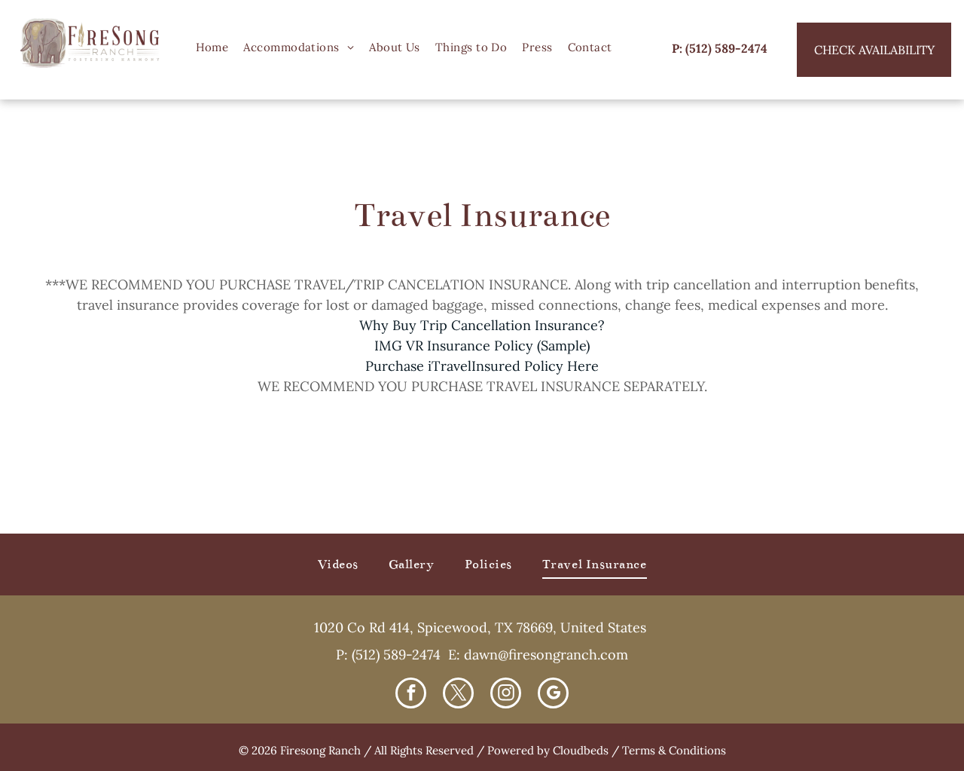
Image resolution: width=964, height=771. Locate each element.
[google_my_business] (553, 695)
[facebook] (410, 695)
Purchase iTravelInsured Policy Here (482, 366)
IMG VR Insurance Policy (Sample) (482, 345)
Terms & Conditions (674, 750)
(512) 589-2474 (396, 654)
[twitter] (458, 695)
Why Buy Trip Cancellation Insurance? (482, 325)
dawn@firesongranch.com (546, 654)
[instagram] (505, 695)
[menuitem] (212, 47)
